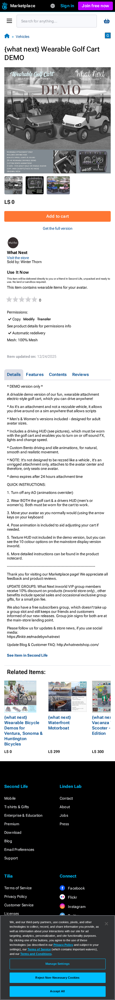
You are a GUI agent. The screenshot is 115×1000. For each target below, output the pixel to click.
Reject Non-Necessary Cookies (57, 977)
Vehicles (22, 36)
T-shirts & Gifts (16, 807)
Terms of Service (18, 888)
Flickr (72, 897)
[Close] (106, 924)
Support (11, 858)
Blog (8, 841)
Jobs (64, 815)
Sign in (67, 5)
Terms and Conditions (36, 953)
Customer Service (18, 905)
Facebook (76, 888)
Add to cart (57, 216)
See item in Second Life (27, 655)
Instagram (76, 906)
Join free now (95, 5)
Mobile (10, 798)
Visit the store (18, 258)
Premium (11, 824)
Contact (66, 798)
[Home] (7, 36)
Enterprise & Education (23, 815)
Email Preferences (19, 849)
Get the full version (57, 228)
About (65, 807)
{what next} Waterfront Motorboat (59, 723)
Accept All (57, 991)
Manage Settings (57, 963)
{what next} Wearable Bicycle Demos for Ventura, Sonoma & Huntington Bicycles (23, 731)
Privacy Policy (15, 896)
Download (13, 832)
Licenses (11, 913)
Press (64, 824)
